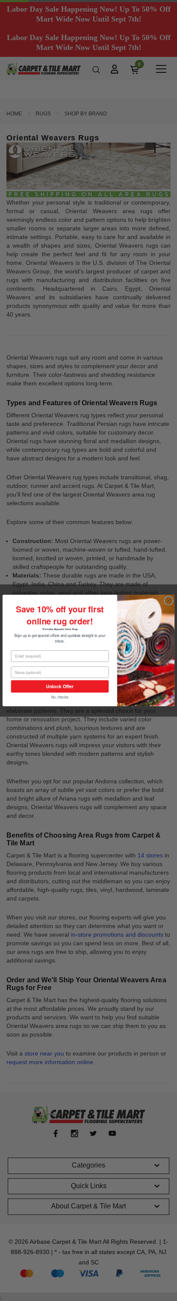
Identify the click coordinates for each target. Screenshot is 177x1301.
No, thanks (60, 696)
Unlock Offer (59, 686)
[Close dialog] (169, 600)
